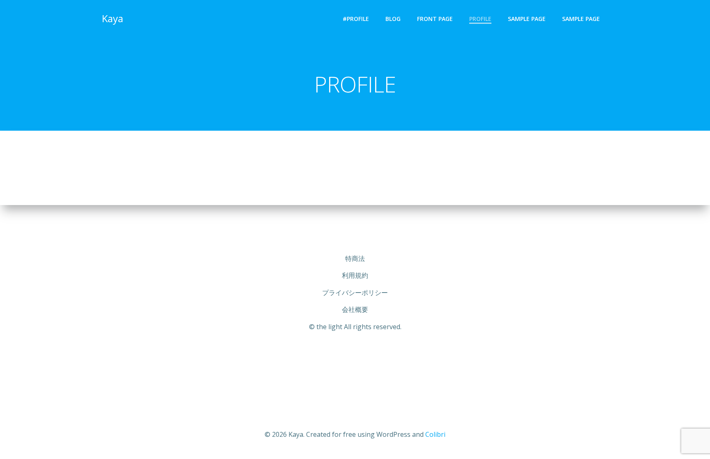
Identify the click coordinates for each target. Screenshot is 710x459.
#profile (356, 19)
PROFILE (480, 19)
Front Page (435, 19)
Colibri (435, 434)
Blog (393, 19)
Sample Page (527, 19)
